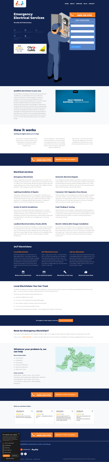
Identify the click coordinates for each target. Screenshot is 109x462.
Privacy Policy (28, 459)
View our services (66, 320)
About (72, 3)
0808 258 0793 (27, 337)
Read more (11, 440)
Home (67, 3)
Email (72, 34)
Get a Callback (76, 46)
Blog (85, 3)
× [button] (18, 433)
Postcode (73, 40)
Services (79, 3)
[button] (15, 417)
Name (72, 23)
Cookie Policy (36, 459)
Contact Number (75, 29)
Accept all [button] (6, 455)
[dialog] (10, 446)
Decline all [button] (14, 455)
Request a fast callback (66, 159)
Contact (92, 3)
